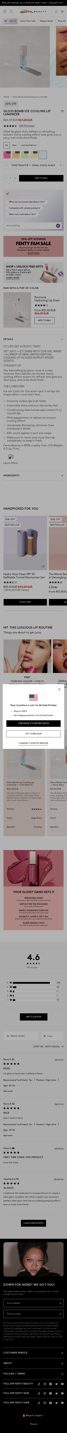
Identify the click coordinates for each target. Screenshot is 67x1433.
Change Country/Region (33, 743)
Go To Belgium (33, 734)
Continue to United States (33, 723)
